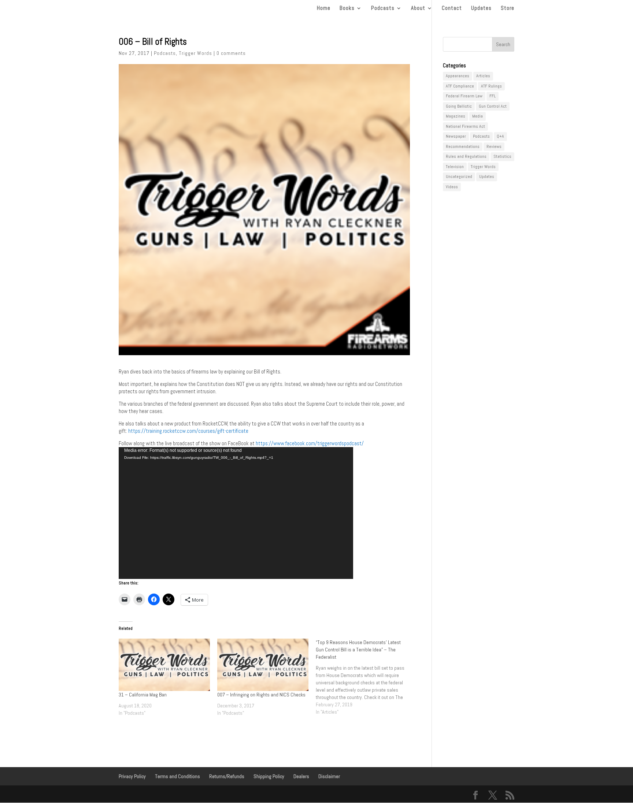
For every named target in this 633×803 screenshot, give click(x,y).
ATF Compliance (460, 86)
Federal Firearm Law (464, 96)
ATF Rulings (491, 86)
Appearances (457, 76)
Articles (483, 76)
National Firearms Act (465, 126)
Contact (452, 8)
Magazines (455, 116)
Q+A (500, 136)
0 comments (231, 53)
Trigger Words (195, 53)
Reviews (493, 146)
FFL (492, 96)
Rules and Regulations (466, 156)
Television (455, 167)
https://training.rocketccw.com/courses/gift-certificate (188, 430)
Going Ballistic (459, 106)
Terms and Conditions (177, 776)
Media (477, 116)
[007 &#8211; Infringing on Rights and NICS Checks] (262, 665)
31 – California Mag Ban (143, 694)
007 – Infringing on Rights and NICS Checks (261, 694)
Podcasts (383, 8)
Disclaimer (329, 776)
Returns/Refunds (226, 776)
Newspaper (456, 136)
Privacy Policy (132, 776)
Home (323, 8)
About (418, 8)
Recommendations (463, 146)
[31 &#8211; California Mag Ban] (164, 665)
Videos (452, 187)
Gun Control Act (493, 106)
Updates (481, 8)
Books (347, 8)
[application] (236, 513)
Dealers (301, 776)
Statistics (502, 156)
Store (507, 8)
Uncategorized (459, 176)
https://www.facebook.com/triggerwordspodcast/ (310, 443)
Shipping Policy (268, 776)
